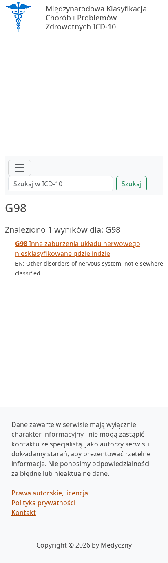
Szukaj (131, 183)
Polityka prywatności (43, 502)
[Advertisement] (84, 95)
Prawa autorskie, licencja (49, 492)
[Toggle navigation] (19, 168)
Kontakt (23, 512)
